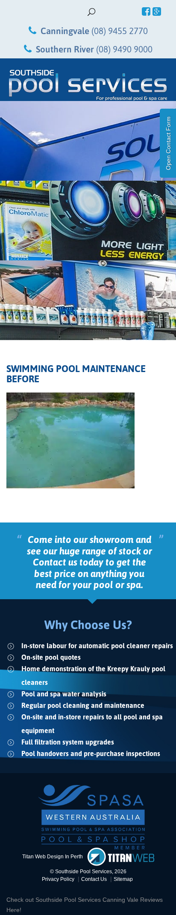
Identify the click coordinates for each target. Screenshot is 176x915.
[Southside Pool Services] (88, 85)
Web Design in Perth (59, 856)
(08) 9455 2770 (119, 30)
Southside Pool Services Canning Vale (87, 899)
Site (123, 879)
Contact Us (94, 879)
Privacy (58, 879)
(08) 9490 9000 (124, 49)
